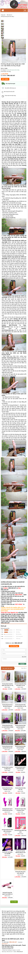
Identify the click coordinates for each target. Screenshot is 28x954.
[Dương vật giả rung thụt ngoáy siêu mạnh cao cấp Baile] (7, 677)
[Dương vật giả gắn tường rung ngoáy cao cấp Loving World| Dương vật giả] (20, 677)
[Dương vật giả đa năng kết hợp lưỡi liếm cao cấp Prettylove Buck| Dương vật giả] (20, 697)
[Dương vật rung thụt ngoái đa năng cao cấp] (20, 844)
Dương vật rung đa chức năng (13, 70)
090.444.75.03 (6, 327)
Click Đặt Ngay (14, 646)
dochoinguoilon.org (7, 330)
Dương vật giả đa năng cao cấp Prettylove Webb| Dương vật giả (7, 727)
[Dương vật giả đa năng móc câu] (20, 781)
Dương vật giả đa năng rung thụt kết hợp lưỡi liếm (7, 748)
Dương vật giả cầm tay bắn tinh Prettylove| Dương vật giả (7, 706)
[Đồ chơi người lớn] (14, 4)
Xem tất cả (23, 668)
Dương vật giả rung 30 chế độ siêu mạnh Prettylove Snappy (20, 769)
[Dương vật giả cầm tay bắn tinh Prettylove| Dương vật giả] (7, 697)
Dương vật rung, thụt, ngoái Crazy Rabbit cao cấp (7, 894)
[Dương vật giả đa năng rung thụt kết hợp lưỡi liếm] (7, 739)
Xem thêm (14, 901)
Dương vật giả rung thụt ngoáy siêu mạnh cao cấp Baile (7, 685)
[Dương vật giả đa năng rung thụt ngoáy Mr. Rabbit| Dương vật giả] (20, 718)
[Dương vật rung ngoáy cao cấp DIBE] (7, 844)
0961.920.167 (11, 75)
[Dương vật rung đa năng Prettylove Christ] (20, 802)
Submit (22, 663)
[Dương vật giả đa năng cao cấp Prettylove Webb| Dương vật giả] (7, 718)
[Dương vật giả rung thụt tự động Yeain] (7, 760)
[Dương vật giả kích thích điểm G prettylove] (7, 822)
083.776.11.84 (13, 325)
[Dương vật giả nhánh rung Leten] (20, 823)
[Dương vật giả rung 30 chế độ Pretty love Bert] (7, 802)
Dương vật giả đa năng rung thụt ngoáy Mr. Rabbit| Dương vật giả (20, 727)
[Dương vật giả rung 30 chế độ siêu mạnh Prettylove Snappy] (20, 760)
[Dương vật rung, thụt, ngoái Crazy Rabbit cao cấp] (7, 885)
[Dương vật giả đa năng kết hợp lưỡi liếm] (20, 739)
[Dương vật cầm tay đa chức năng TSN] (20, 864)
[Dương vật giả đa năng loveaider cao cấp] (7, 781)
